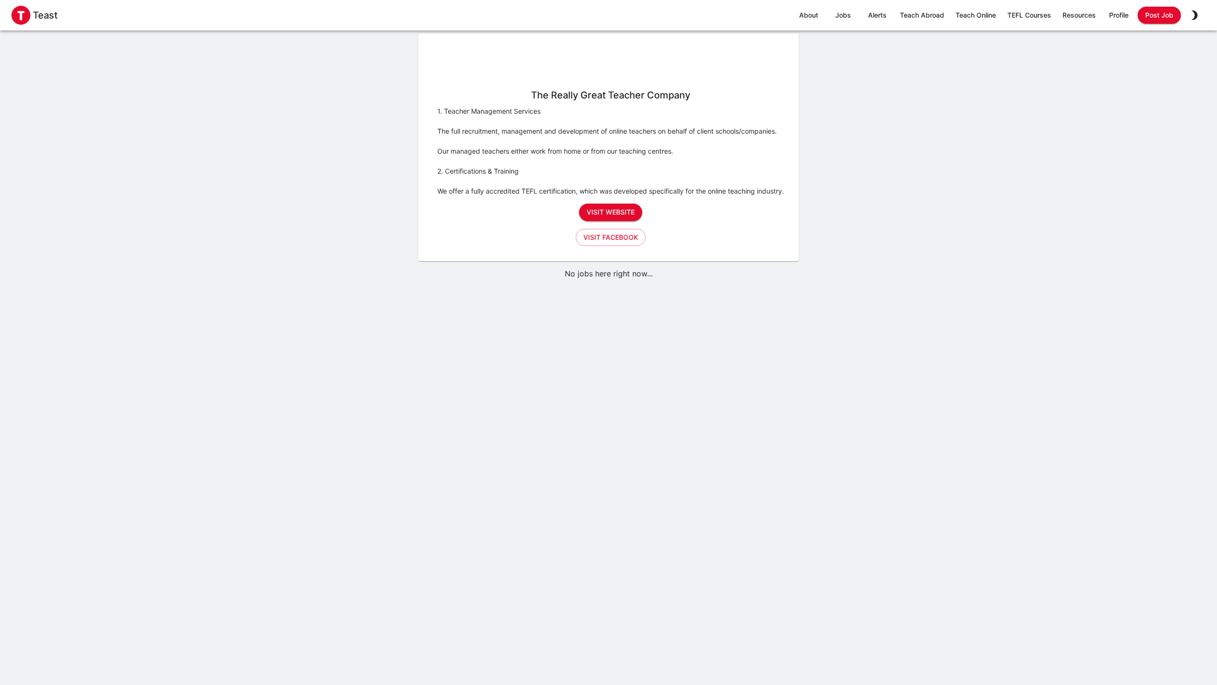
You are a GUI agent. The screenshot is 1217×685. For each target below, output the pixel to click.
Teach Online (976, 15)
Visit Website (611, 212)
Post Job (1159, 15)
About (808, 15)
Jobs (843, 15)
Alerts (877, 15)
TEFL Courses (1029, 15)
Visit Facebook (610, 237)
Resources (1079, 15)
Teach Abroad (922, 15)
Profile (1119, 15)
